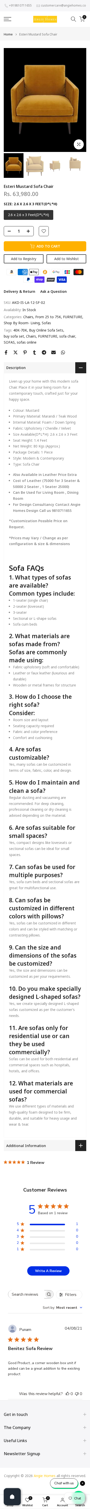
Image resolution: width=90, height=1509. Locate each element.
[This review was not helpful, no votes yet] (76, 1394)
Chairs (28, 316)
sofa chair (67, 336)
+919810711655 (20, 5)
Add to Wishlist (66, 258)
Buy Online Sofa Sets (46, 330)
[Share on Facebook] (6, 352)
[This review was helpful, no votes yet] (67, 1394)
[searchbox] (26, 1294)
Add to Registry (23, 258)
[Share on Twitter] (15, 352)
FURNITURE (72, 316)
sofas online (26, 342)
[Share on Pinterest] (25, 352)
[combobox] (62, 1307)
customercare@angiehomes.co (63, 5)
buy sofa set (14, 336)
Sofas (46, 322)
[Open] (12, 1496)
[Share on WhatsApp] (63, 352)
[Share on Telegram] (44, 352)
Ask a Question (53, 291)
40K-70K (20, 330)
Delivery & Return (19, 291)
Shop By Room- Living (22, 322)
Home (8, 34)
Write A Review (48, 1271)
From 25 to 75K (48, 316)
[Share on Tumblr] (34, 352)
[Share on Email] (53, 352)
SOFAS (9, 342)
